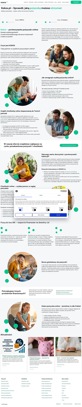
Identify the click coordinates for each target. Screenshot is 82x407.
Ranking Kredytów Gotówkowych (64, 290)
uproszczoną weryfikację (70, 172)
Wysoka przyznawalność (9, 215)
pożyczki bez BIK (32, 238)
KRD (31, 243)
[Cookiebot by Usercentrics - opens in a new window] (61, 191)
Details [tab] (41, 195)
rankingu (58, 92)
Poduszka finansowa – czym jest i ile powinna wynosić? (39, 358)
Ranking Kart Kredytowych (62, 292)
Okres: (59, 20)
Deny (24, 214)
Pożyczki (26, 2)
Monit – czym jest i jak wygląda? (65, 358)
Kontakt (59, 2)
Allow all (58, 214)
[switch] (34, 210)
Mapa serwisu (78, 404)
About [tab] (59, 195)
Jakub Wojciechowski (6, 363)
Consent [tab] (23, 195)
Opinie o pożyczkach (49, 2)
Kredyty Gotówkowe (39, 2)
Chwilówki (31, 2)
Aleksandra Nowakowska (34, 367)
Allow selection (41, 214)
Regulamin (58, 404)
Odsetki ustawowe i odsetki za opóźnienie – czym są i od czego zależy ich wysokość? (13, 356)
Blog (56, 2)
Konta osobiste (65, 2)
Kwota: (17, 20)
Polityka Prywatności (67, 404)
